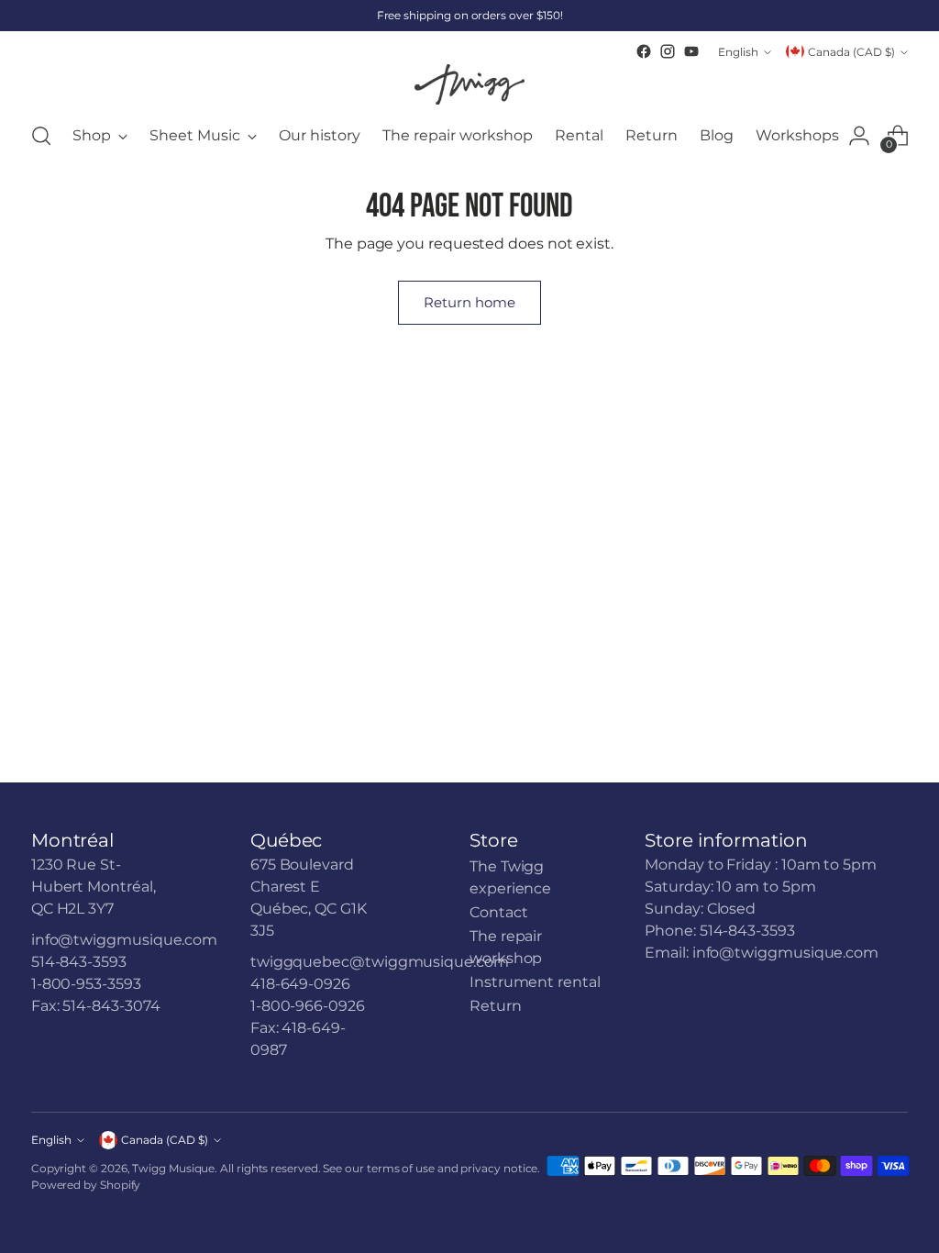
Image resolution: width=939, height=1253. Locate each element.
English (738, 52)
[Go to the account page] (859, 135)
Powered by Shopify (86, 1185)
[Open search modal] (41, 135)
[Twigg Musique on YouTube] (691, 51)
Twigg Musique (173, 1168)
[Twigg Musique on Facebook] (643, 51)
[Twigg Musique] (469, 84)
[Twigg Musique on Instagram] (667, 51)
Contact (498, 912)
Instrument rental (535, 982)
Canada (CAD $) (851, 52)
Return (496, 1006)
